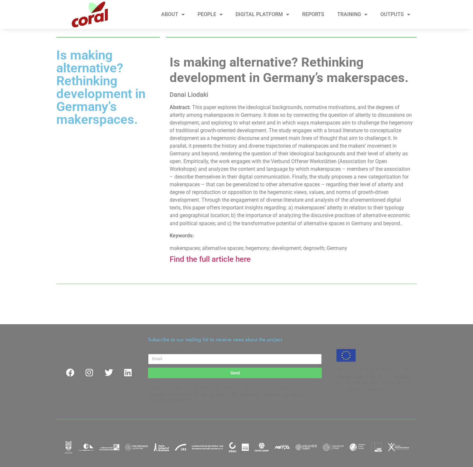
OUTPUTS (392, 14)
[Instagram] (89, 372)
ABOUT (169, 14)
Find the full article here (210, 259)
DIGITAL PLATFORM (259, 14)
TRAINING (349, 14)
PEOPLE (207, 14)
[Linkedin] (128, 372)
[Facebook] (70, 372)
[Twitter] (108, 372)
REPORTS (313, 14)
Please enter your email (173, 351)
